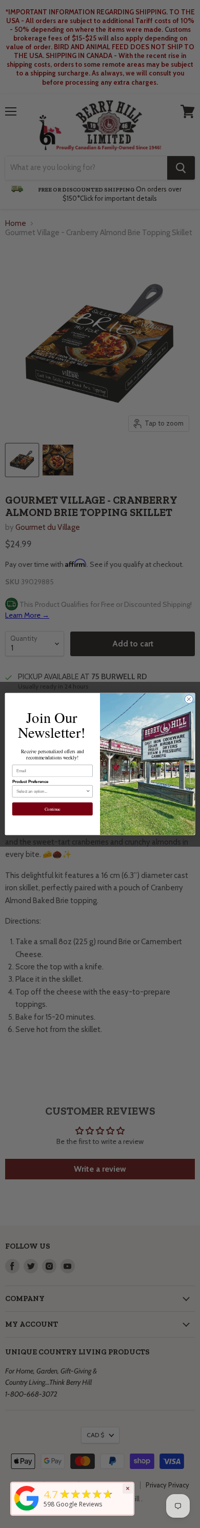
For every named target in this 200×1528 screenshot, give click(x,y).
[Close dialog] (189, 699)
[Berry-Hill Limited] (27, 1511)
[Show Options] (88, 791)
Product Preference (30, 781)
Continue (53, 809)
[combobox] (51, 791)
